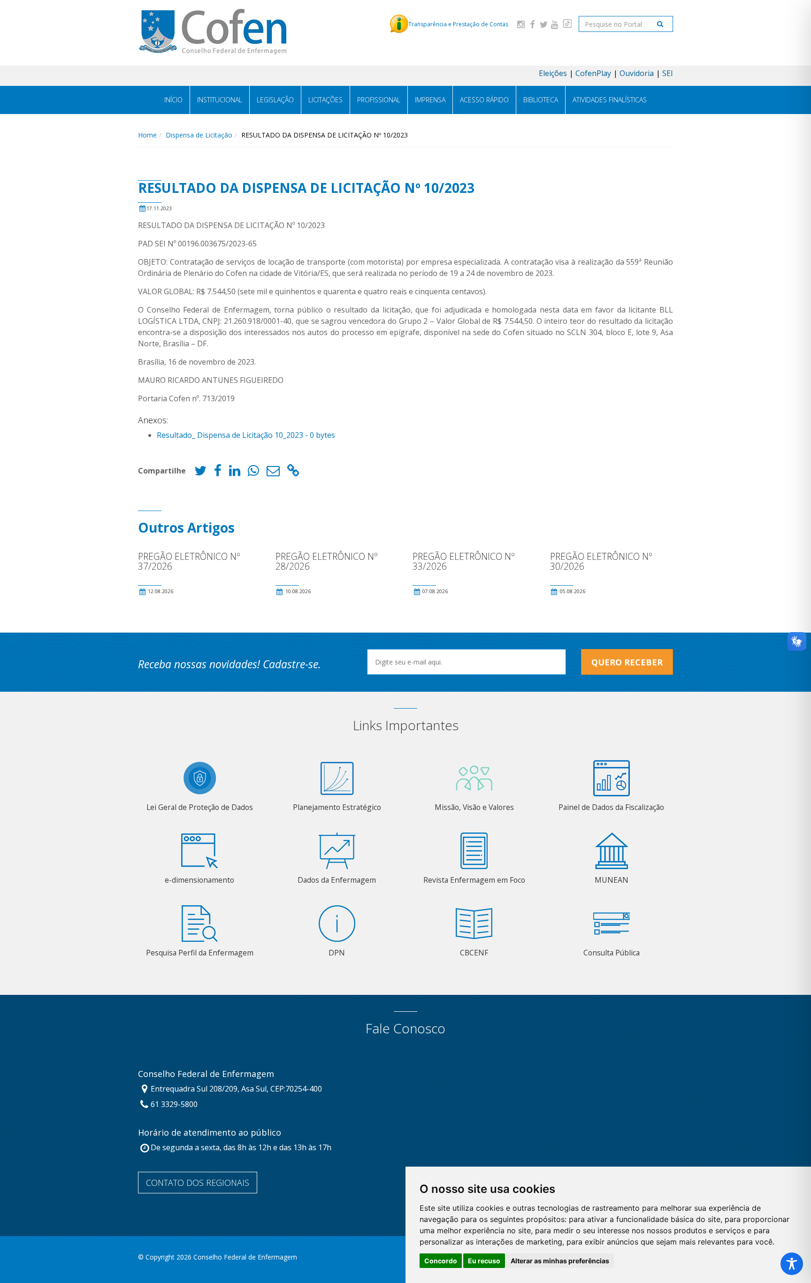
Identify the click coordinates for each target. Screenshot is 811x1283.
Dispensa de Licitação (199, 134)
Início (173, 99)
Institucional (219, 99)
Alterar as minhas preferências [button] (560, 1261)
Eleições (553, 73)
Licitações (325, 99)
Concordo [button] (440, 1261)
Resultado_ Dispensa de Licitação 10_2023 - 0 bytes (246, 435)
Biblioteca (540, 99)
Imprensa (430, 99)
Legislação (275, 99)
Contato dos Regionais (197, 1182)
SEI (667, 73)
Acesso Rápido (484, 99)
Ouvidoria (637, 73)
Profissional (378, 99)
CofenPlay (593, 73)
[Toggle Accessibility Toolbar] (792, 1264)
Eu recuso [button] (484, 1261)
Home (147, 134)
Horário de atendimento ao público (209, 1133)
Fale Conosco (405, 1028)
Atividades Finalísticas (610, 99)
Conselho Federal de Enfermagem (206, 1074)
